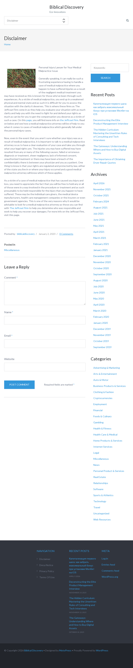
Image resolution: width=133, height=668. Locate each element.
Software (98, 489)
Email (7, 335)
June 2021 (99, 219)
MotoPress (65, 650)
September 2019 (102, 347)
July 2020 (98, 286)
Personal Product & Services (108, 470)
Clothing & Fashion (103, 392)
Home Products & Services (107, 440)
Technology (99, 501)
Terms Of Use (47, 577)
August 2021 (100, 207)
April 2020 (98, 304)
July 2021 (98, 213)
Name (7, 312)
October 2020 (101, 268)
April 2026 (98, 183)
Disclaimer (44, 559)
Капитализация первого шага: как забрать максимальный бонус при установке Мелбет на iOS (82, 565)
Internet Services (102, 446)
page (29, 120)
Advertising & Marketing (106, 367)
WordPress (102, 650)
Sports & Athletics (103, 495)
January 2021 (100, 250)
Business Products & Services (109, 385)
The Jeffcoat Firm (19, 208)
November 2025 (102, 189)
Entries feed (108, 564)
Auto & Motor (100, 379)
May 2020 (98, 298)
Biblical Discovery (33, 650)
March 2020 (99, 310)
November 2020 (102, 262)
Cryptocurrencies (102, 398)
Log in (105, 558)
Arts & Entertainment (105, 373)
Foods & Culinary (102, 416)
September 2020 (102, 274)
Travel (96, 507)
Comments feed (110, 570)
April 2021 (98, 231)
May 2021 (98, 225)
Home (7, 44)
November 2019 (102, 334)
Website (9, 359)
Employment (100, 404)
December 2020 (102, 256)
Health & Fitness (102, 428)
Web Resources (102, 519)
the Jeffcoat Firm (68, 120)
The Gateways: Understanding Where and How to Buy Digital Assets (110, 150)
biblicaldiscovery (26, 233)
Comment (10, 277)
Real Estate (99, 477)
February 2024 (101, 201)
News (96, 464)
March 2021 (99, 237)
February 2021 (101, 243)
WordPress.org (110, 576)
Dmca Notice (46, 565)
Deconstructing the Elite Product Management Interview (82, 585)
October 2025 (101, 195)
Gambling (98, 422)
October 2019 (101, 341)
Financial (98, 410)
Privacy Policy (46, 571)
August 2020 (100, 280)
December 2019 (102, 328)
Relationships (100, 483)
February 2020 (101, 316)
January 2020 (100, 322)
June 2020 (99, 292)
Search (105, 77)
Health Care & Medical (105, 434)
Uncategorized (101, 513)
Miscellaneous (12, 250)
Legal (96, 452)
